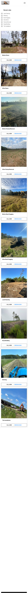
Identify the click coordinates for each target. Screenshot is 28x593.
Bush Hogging (7, 17)
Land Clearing (7, 13)
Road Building (7, 24)
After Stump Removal (8, 169)
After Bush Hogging (7, 259)
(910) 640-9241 (18, 60)
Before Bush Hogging (7, 214)
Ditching (6, 15)
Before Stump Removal (8, 128)
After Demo (5, 88)
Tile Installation (7, 26)
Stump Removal (7, 22)
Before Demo (5, 55)
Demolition (6, 19)
